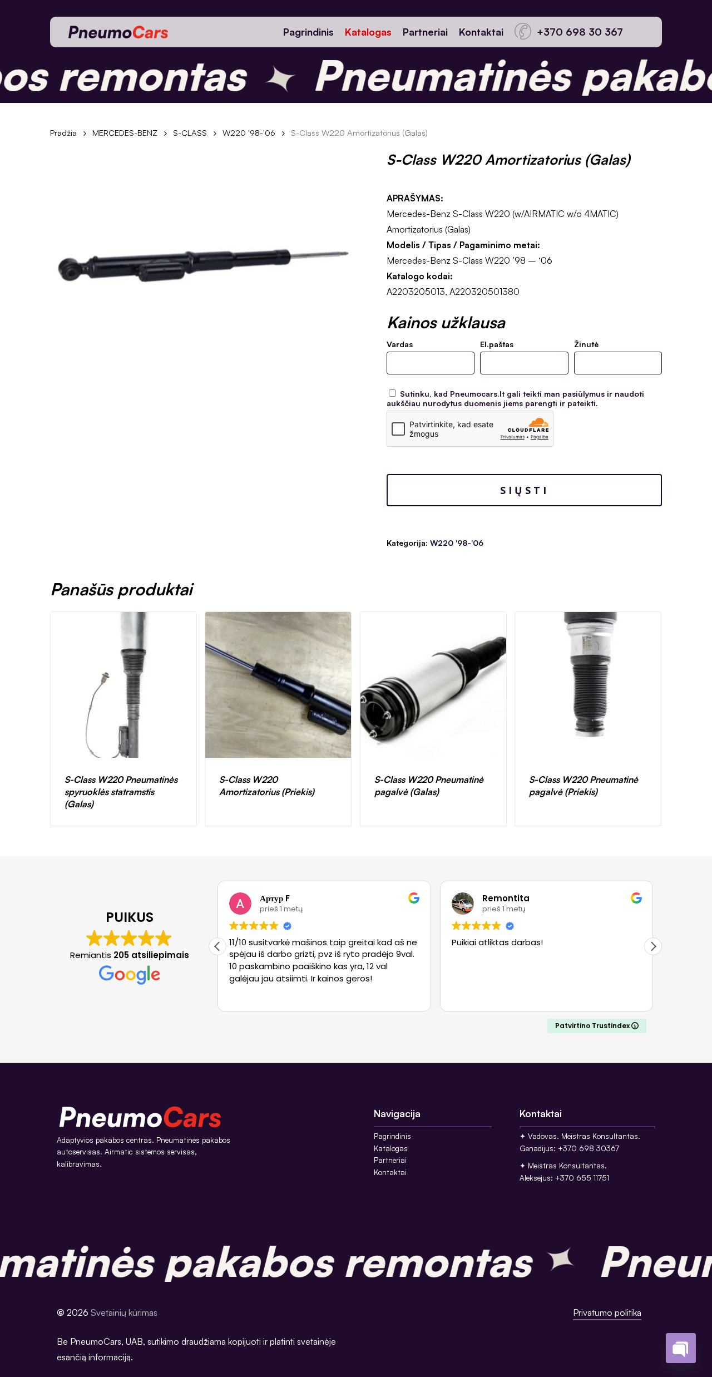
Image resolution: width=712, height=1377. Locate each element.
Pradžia (63, 132)
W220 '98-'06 (248, 132)
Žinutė (586, 344)
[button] (653, 946)
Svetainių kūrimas (124, 1312)
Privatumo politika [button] (607, 1312)
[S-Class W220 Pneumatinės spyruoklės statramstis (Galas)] (123, 685)
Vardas (400, 344)
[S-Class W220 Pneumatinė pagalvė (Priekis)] (588, 685)
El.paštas (496, 344)
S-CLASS (190, 132)
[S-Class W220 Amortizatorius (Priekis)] (278, 685)
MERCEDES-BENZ (124, 132)
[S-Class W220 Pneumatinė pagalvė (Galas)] (433, 685)
